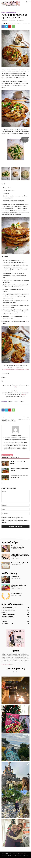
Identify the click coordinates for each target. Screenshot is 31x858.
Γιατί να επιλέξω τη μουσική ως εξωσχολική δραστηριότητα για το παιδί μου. (20, 556)
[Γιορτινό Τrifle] (6, 579)
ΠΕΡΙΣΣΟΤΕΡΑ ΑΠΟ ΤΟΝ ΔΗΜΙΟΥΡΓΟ (11, 457)
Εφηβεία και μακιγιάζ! (23, 419)
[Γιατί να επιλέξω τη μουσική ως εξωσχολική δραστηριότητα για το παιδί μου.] (6, 557)
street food (10, 401)
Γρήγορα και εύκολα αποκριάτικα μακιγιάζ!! (17, 546)
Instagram (23, 394)
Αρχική (3, 10)
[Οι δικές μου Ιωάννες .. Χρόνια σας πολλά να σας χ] (15, 833)
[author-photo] (15, 433)
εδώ (15, 387)
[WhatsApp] (13, 26)
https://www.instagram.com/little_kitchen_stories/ (15, 369)
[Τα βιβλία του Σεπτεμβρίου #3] (6, 565)
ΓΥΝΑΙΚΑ (8, 10)
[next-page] (5, 483)
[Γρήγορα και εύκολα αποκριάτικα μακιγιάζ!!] (6, 548)
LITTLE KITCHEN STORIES (16, 10)
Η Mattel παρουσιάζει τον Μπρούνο (18, 585)
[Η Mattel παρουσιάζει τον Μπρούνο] (6, 587)
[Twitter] (6, 26)
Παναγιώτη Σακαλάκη (22, 853)
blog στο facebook (24, 392)
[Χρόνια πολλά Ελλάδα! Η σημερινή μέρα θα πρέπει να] (15, 747)
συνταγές (22, 401)
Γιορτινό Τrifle (15, 576)
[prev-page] (2, 483)
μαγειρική (16, 401)
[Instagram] (16, 672)
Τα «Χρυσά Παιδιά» (16, 593)
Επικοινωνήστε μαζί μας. (7, 664)
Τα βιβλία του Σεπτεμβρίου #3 (19, 563)
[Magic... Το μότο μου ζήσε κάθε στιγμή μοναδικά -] (15, 690)
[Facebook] (3, 26)
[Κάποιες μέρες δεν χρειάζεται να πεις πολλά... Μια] (15, 804)
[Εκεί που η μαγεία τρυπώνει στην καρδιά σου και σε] (15, 776)
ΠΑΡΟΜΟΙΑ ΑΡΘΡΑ (7, 455)
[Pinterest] (9, 26)
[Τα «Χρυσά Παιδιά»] (6, 596)
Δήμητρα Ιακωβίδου (7, 23)
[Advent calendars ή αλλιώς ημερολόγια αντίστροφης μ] (15, 719)
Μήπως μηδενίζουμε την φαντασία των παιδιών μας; (8, 419)
